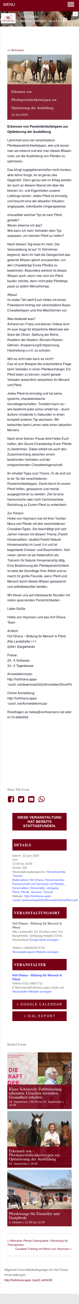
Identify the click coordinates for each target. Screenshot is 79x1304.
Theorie (17, 875)
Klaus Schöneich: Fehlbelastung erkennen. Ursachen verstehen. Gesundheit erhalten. (35, 1093)
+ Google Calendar (39, 1004)
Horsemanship (56, 871)
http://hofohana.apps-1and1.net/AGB (28, 1280)
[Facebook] (11, 799)
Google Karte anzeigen (44, 939)
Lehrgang (52, 888)
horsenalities (20, 888)
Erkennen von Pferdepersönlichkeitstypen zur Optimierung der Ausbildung (34, 1155)
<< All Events (15, 50)
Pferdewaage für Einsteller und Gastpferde (34, 1215)
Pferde (25, 892)
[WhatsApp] (41, 799)
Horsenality (37, 888)
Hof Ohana (37, 879)
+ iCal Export (39, 1016)
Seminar (36, 892)
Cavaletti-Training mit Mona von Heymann (43, 1248)
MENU (9, 4)
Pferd (15, 892)
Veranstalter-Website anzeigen (32, 991)
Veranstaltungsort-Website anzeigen (35, 951)
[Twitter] (21, 799)
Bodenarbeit (20, 879)
